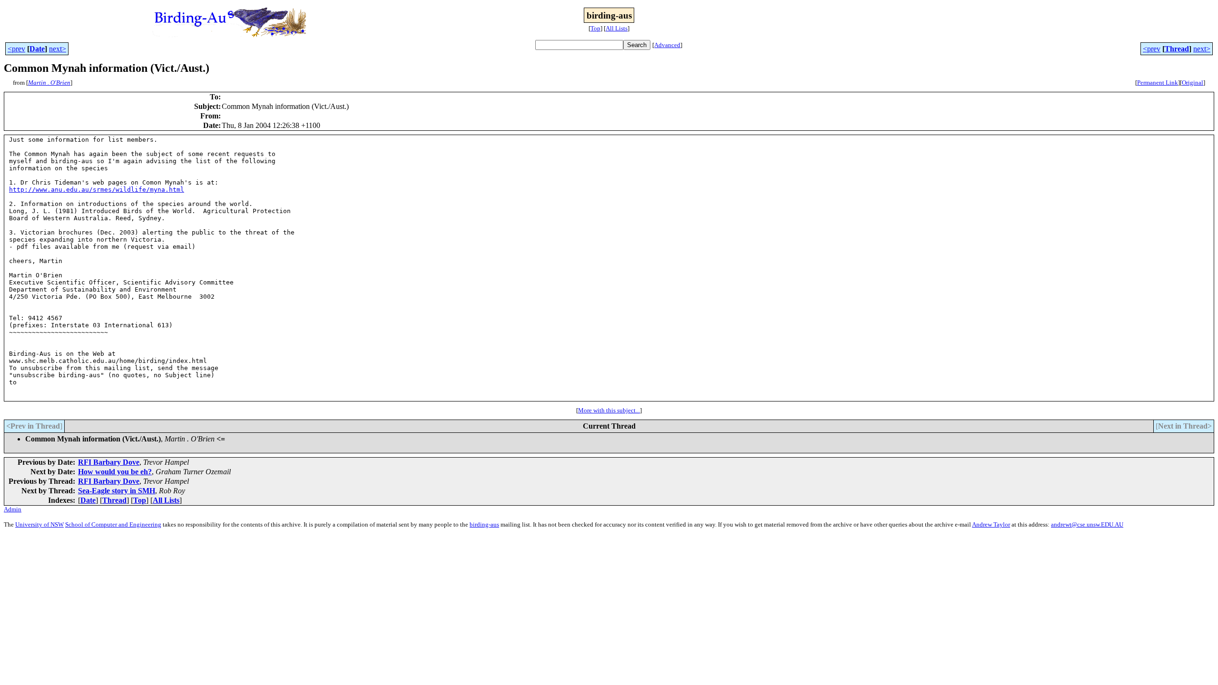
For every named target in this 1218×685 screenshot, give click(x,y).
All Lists (617, 28)
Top (595, 28)
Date (37, 49)
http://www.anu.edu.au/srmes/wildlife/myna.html (96, 189)
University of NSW (39, 524)
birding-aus (484, 524)
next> (57, 49)
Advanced (667, 45)
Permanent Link (1157, 82)
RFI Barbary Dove (108, 462)
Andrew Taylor (991, 524)
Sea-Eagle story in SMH (116, 491)
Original (1192, 82)
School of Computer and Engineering (113, 524)
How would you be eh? (115, 472)
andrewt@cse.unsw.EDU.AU (1087, 524)
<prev (16, 49)
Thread (1177, 49)
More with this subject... (609, 410)
